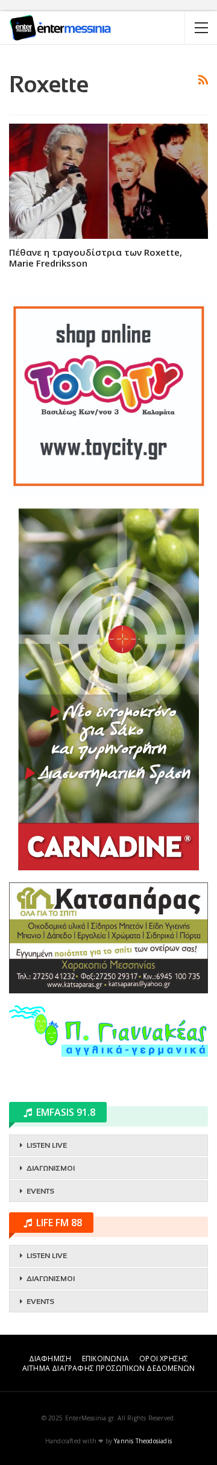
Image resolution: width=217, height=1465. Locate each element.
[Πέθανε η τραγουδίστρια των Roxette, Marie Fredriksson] (108, 181)
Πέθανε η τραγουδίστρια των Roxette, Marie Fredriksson (95, 257)
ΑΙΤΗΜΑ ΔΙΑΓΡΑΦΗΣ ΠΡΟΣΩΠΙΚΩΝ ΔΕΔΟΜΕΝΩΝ (108, 1368)
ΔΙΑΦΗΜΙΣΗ (50, 1358)
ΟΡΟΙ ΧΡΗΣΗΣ (163, 1358)
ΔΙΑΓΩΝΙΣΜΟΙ (51, 1168)
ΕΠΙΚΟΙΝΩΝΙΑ (105, 1358)
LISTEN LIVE (47, 1145)
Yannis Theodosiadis (143, 1441)
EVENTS (40, 1191)
